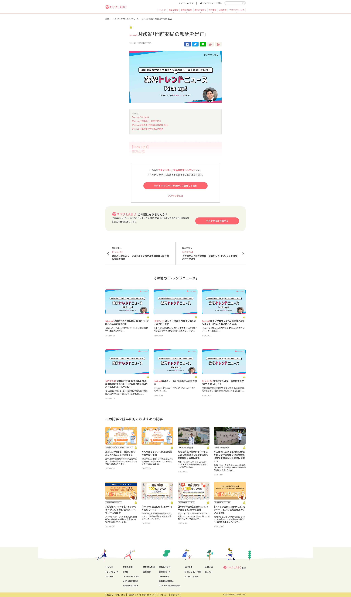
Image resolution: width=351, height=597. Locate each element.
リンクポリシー (162, 595)
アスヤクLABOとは (186, 3)
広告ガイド (175, 595)
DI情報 (125, 572)
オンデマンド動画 (191, 577)
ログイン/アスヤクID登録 (212, 3)
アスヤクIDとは (175, 195)
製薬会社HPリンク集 (130, 586)
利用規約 (131, 595)
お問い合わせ (120, 595)
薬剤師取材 (147, 572)
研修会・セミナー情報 (193, 572)
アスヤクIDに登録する (217, 221)
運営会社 (110, 595)
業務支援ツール (165, 572)
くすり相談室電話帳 (130, 581)
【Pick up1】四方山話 (140, 117)
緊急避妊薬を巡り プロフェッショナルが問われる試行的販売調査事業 (140, 253)
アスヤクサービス (236, 10)
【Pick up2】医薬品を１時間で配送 (146, 121)
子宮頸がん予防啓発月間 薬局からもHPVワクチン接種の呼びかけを (209, 253)
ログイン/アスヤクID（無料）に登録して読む (175, 185)
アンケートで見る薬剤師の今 (169, 586)
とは (244, 568)
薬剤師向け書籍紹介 (166, 581)
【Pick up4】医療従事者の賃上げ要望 (147, 129)
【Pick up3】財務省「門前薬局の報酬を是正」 (150, 125)
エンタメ (208, 572)
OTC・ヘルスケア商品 (131, 576)
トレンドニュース (111, 572)
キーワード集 (164, 576)
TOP (107, 19)
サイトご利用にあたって (146, 595)
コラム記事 (109, 576)
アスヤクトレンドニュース (128, 19)
